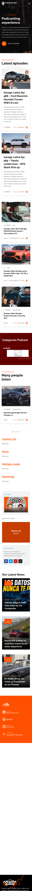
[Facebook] (6, 561)
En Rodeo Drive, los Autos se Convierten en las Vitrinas (15, 681)
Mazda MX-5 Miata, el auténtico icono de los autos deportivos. (16, 643)
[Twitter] (11, 561)
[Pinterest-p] (16, 561)
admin (8, 599)
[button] (13, 432)
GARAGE (8, 127)
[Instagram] (20, 561)
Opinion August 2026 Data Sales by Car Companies (15, 605)
